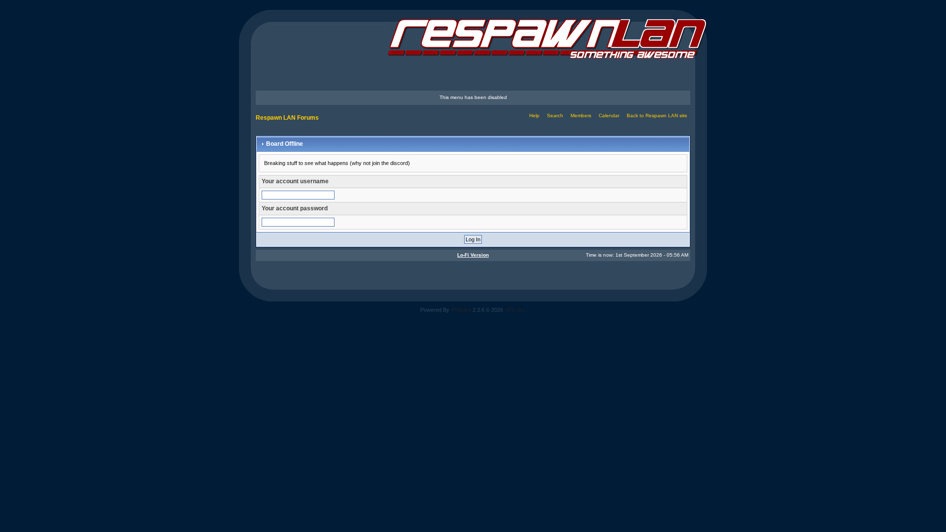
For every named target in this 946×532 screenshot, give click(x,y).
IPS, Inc (515, 310)
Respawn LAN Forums (287, 117)
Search (555, 115)
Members (581, 115)
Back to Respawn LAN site (657, 115)
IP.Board (461, 310)
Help (534, 115)
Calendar (609, 115)
